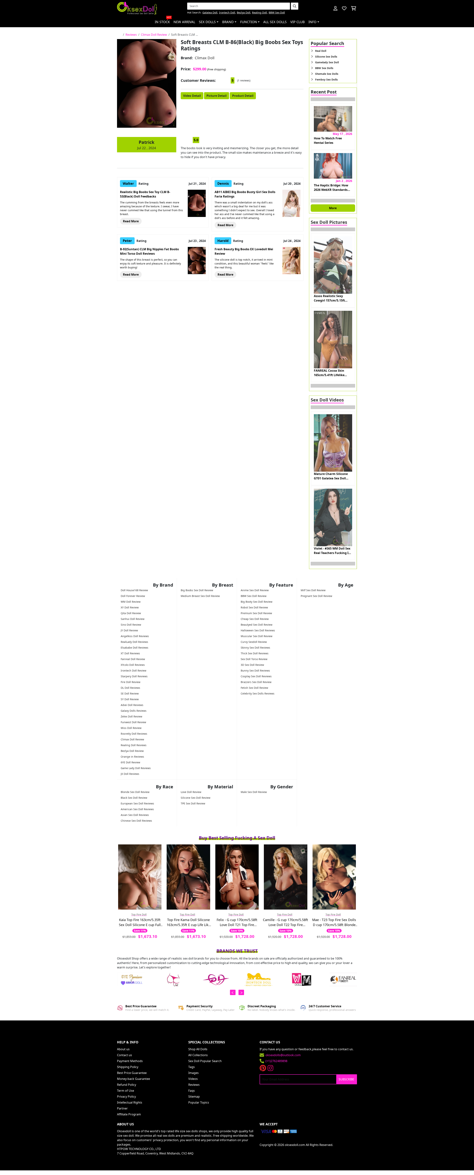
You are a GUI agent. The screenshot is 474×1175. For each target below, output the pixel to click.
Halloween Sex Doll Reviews (258, 630)
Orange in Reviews (132, 756)
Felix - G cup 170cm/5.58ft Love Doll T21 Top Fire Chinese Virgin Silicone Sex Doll (237, 922)
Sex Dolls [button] (207, 22)
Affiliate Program (129, 1114)
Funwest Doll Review (133, 722)
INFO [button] (312, 22)
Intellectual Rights (129, 1102)
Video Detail (192, 96)
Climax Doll (204, 57)
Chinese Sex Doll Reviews (136, 820)
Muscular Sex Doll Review (256, 636)
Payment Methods (130, 1061)
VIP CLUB (297, 22)
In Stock (163, 20)
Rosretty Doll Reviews (134, 733)
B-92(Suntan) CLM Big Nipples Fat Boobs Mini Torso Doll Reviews (149, 251)
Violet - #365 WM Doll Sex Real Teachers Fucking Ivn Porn (333, 550)
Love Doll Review (191, 792)
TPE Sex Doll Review (193, 803)
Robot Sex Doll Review (254, 607)
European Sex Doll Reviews (137, 803)
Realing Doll (259, 12)
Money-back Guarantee (133, 1079)
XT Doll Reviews (130, 653)
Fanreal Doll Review (133, 659)
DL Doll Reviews (130, 687)
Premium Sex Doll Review (256, 613)
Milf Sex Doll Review (313, 590)
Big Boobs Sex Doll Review (197, 590)
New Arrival (184, 22)
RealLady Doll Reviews (134, 642)
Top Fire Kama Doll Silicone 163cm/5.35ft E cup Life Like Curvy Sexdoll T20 (188, 922)
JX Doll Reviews (130, 774)
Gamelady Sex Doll (327, 62)
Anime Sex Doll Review (255, 590)
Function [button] (248, 22)
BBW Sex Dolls (324, 68)
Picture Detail (216, 96)
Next (333, 200)
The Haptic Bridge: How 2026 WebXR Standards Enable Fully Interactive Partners (331, 187)
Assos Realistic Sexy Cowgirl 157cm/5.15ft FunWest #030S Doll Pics (331, 298)
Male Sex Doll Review (254, 792)
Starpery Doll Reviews (134, 676)
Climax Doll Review (132, 739)
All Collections (198, 1055)
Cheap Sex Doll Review (255, 619)
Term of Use (125, 1091)
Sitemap (194, 1096)
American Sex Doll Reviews (137, 809)
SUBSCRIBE (346, 1079)
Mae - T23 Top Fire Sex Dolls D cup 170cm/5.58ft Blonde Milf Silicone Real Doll (334, 922)
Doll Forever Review (133, 596)
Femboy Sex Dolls (326, 79)
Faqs (191, 1091)
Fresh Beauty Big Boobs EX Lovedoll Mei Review (244, 251)
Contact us (124, 1055)
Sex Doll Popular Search (205, 1061)
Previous (333, 99)
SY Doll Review (130, 699)
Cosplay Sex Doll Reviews (256, 676)
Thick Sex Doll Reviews (254, 653)
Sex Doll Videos (327, 400)
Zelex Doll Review (131, 716)
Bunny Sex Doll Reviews (255, 670)
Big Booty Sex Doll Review (256, 601)
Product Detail (242, 96)
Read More (131, 221)
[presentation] (233, 992)
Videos (193, 1079)
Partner (122, 1108)
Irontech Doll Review (133, 670)
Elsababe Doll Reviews (134, 647)
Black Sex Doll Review (134, 797)
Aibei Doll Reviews (132, 705)
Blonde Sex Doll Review (135, 792)
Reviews (194, 1085)
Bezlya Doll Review (132, 751)
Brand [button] (228, 22)
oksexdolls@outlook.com (283, 1055)
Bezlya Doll (243, 12)
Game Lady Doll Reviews (136, 768)
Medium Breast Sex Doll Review (200, 596)
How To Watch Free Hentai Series (328, 140)
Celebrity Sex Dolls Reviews (257, 693)
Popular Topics (198, 1102)
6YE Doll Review (130, 762)
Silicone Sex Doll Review (195, 797)
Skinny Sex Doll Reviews (255, 647)
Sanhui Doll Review (132, 619)
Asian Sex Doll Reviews (135, 815)
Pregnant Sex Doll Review (316, 596)
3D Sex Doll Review (252, 665)
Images (193, 1073)
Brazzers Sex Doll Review (256, 682)
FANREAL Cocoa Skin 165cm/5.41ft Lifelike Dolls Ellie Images (329, 373)
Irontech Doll (227, 12)
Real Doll (320, 51)
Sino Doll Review (131, 624)
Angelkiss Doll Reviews (135, 636)
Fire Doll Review (130, 682)
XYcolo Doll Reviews (133, 665)
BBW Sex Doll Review (253, 596)
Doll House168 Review (134, 590)
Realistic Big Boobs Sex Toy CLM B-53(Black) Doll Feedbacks (145, 194)
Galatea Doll (209, 12)
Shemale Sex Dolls (326, 74)
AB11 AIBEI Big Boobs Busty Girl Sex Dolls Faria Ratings (245, 194)
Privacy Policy (126, 1096)
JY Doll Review (129, 630)
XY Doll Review (130, 607)
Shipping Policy (127, 1067)
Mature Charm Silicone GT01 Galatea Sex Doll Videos (331, 476)
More (333, 208)
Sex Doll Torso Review (254, 659)
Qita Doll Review (131, 613)
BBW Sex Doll (277, 12)
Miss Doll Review (131, 728)
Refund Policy (126, 1085)
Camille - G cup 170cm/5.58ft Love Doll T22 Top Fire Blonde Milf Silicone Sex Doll (285, 922)
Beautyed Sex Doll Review (256, 624)
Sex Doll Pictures (329, 222)
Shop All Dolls (197, 1049)
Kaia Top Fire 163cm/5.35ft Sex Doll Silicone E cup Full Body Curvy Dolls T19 (140, 922)
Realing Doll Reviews (133, 745)
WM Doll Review (131, 601)
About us (123, 1049)
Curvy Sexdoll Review (254, 642)
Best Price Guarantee (132, 1073)
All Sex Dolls (275, 22)
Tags (191, 1067)
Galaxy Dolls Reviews (133, 710)
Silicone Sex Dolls (326, 56)
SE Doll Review (130, 693)
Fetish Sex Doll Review (254, 687)
